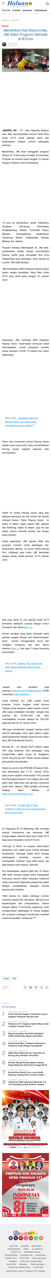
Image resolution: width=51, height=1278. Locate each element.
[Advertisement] (25, 100)
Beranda (5, 26)
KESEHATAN (26, 1255)
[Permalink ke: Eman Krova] (4, 44)
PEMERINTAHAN (32, 1252)
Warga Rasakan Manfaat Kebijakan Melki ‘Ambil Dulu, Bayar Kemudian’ (26, 1034)
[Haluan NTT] (19, 4)
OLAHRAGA (37, 1249)
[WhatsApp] (36, 1238)
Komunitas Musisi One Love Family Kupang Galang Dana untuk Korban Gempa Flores (26, 1073)
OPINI (26, 1249)
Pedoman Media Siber (31, 1261)
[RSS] (41, 1238)
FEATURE (24, 1258)
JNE (14, 978)
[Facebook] (11, 1238)
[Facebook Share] (25, 987)
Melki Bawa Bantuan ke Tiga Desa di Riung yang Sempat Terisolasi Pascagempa (26, 1054)
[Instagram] (26, 1238)
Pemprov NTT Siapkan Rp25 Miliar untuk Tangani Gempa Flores (28, 1025)
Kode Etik (11, 1264)
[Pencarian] (47, 4)
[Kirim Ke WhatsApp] (47, 987)
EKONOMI (36, 1246)
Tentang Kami (39, 1258)
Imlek (6, 978)
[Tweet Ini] (31, 987)
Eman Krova (12, 44)
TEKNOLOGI (11, 1258)
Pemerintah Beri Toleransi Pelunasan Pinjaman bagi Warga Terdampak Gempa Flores (26, 1044)
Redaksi (13, 1261)
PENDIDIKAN (14, 1249)
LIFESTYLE (16, 1252)
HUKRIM (25, 1246)
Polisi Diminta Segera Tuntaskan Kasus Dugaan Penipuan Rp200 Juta (27, 1015)
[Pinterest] (21, 1238)
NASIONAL (40, 1255)
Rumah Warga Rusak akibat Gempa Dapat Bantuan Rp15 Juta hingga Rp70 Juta (27, 1063)
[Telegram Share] (41, 987)
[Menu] (4, 3)
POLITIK (14, 1246)
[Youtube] (31, 1238)
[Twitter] (16, 1238)
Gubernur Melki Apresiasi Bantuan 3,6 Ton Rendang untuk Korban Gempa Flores (27, 1083)
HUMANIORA (11, 1255)
